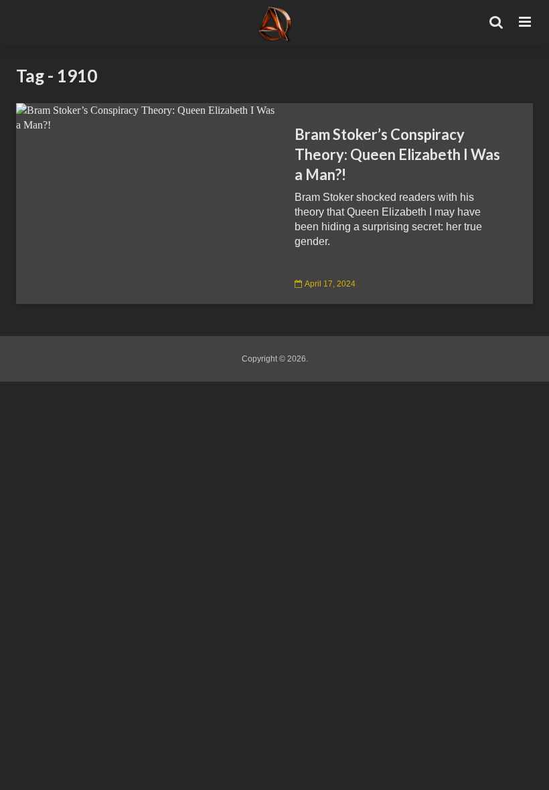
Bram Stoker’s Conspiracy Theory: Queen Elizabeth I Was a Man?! (397, 154)
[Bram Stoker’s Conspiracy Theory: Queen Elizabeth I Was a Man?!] (145, 117)
